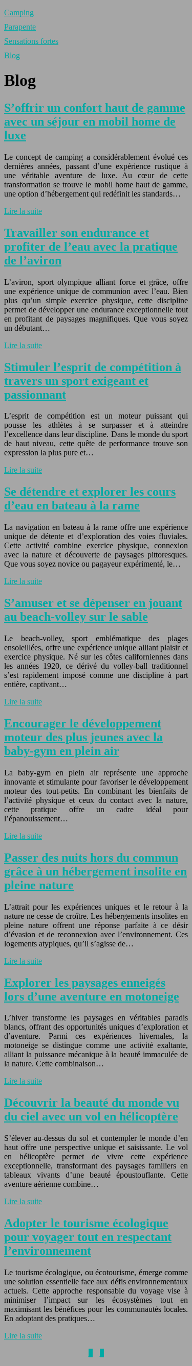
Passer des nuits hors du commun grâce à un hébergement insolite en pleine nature (95, 871)
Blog (12, 55)
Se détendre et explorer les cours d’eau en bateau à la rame (90, 498)
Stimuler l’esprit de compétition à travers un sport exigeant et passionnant (92, 380)
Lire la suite (23, 211)
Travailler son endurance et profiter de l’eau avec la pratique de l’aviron (91, 246)
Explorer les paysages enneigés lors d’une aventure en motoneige (91, 989)
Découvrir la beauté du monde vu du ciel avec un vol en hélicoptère (91, 1109)
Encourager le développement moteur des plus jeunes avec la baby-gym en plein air (83, 737)
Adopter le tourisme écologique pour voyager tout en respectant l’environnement (88, 1236)
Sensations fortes (31, 41)
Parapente (20, 26)
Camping (19, 12)
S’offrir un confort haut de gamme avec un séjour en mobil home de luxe (94, 121)
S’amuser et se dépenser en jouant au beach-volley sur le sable (93, 609)
